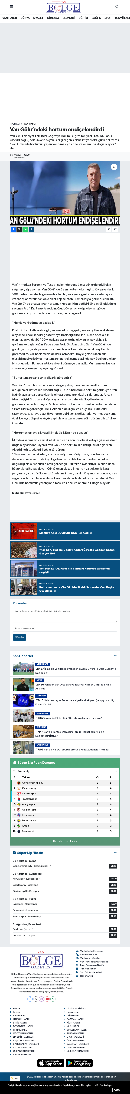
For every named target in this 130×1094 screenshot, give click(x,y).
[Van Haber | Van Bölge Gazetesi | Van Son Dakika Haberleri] (63, 7)
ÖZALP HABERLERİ (76, 1040)
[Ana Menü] (11, 7)
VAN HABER (9, 18)
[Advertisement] (67, 97)
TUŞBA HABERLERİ (76, 1033)
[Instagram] (41, 999)
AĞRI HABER (73, 1015)
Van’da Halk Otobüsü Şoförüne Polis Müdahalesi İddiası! (72, 749)
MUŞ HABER (73, 1026)
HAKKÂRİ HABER (21, 1019)
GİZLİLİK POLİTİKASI (76, 1008)
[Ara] (117, 7)
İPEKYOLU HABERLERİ (23, 1033)
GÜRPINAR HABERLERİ (24, 1051)
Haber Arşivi (86, 976)
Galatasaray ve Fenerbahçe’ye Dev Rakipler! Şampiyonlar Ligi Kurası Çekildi (75, 702)
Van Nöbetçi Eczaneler (92, 951)
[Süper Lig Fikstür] (115, 853)
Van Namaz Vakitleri (90, 958)
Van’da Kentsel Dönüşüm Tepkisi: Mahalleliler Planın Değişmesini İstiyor (69, 733)
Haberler (15, 124)
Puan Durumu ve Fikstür (92, 965)
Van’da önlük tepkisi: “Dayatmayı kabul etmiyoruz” (69, 718)
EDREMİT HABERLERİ (23, 1037)
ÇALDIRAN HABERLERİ (78, 1044)
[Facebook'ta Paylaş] (13, 229)
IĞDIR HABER (73, 1023)
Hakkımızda (72, 1012)
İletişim (16, 1012)
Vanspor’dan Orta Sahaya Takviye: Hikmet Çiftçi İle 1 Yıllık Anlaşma (73, 686)
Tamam (117, 1090)
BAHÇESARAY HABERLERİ (26, 1044)
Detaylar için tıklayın (65, 841)
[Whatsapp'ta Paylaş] (25, 229)
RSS (16, 1078)
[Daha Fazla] (31, 229)
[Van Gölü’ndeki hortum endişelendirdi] (65, 193)
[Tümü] (115, 656)
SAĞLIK (96, 18)
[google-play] (79, 1063)
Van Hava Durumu (89, 954)
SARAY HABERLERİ (22, 1054)
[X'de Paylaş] (19, 229)
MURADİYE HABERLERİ (78, 1051)
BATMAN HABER (75, 1019)
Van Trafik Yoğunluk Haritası (94, 962)
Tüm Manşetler (88, 969)
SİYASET (38, 18)
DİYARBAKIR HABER (23, 1026)
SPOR (107, 18)
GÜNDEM (53, 18)
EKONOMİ (68, 18)
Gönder (19, 637)
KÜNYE (16, 1008)
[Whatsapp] (52, 999)
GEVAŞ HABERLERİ (76, 1047)
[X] (35, 999)
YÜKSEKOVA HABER (77, 1030)
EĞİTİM (83, 18)
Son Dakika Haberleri (91, 972)
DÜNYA (25, 18)
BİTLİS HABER (20, 1023)
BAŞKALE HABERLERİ (23, 1040)
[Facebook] (30, 999)
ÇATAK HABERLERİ (22, 1047)
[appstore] (51, 1063)
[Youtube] (47, 999)
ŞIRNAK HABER (20, 1030)
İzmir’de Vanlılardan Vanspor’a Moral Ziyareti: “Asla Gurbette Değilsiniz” (75, 670)
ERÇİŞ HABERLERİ (75, 1037)
